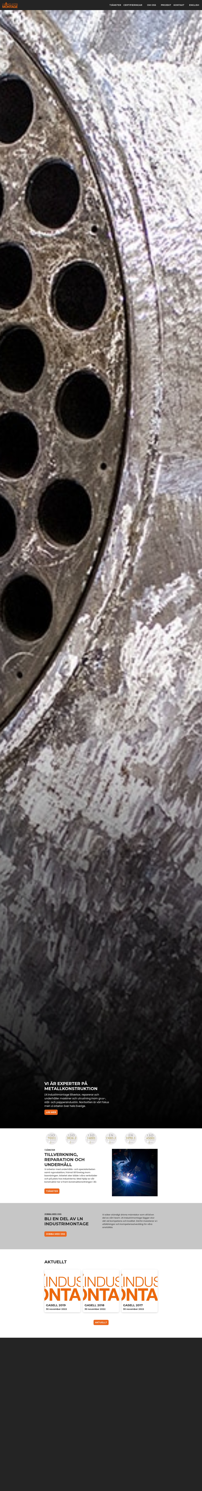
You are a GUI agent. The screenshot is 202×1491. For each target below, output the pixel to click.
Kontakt (178, 5)
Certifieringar (132, 5)
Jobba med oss (55, 1234)
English (194, 5)
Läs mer (51, 1112)
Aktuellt (101, 1322)
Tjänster (115, 5)
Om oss (151, 5)
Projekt (166, 5)
